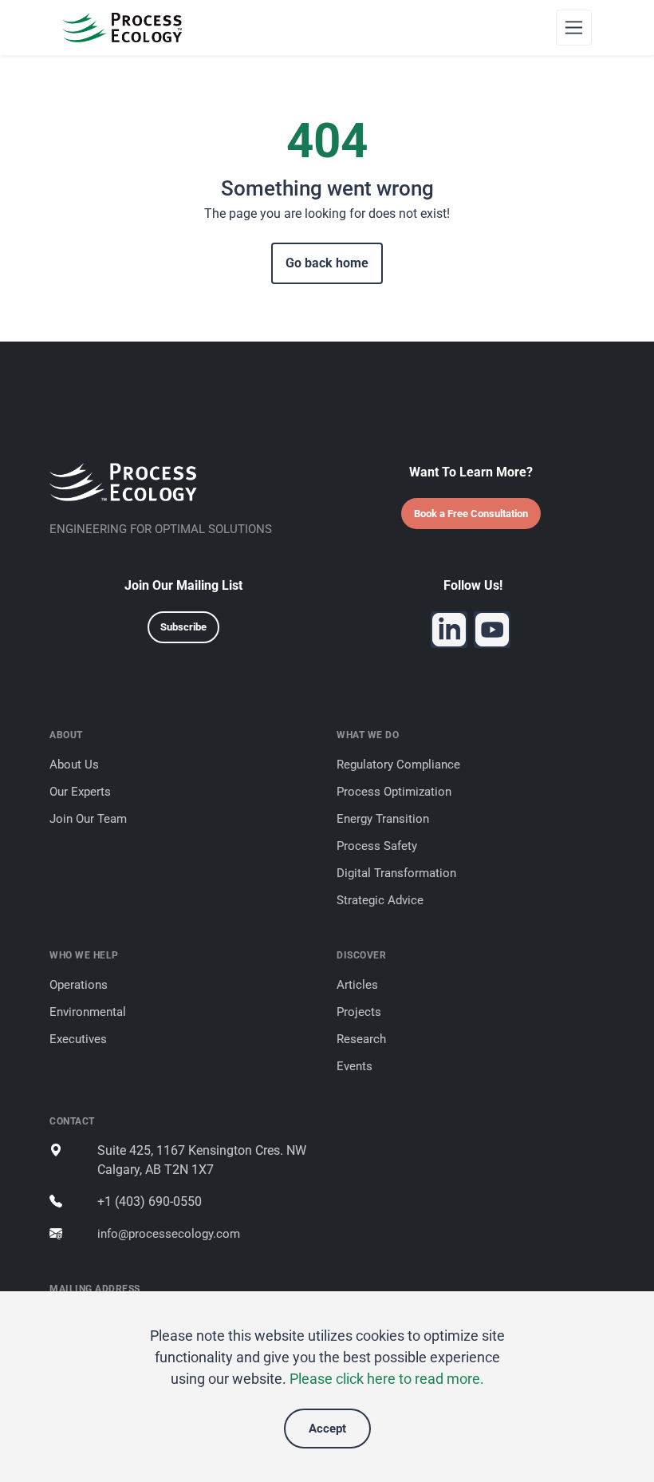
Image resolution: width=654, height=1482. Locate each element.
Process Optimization (394, 791)
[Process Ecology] (122, 27)
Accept (327, 1428)
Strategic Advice (380, 900)
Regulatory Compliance (398, 764)
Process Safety (377, 846)
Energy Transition (383, 819)
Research (361, 1039)
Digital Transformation (396, 873)
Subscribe (183, 627)
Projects (359, 1012)
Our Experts (80, 791)
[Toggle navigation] (574, 27)
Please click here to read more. (387, 1378)
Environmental (87, 1012)
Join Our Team (88, 819)
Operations (78, 985)
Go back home (327, 263)
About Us (74, 764)
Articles (357, 985)
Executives (78, 1039)
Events (354, 1066)
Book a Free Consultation (471, 514)
